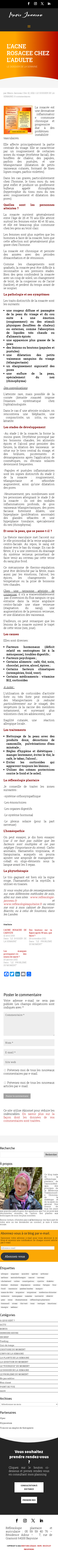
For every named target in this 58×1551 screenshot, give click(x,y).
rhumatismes (21, 1300)
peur (3, 1300)
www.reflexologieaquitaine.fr (23, 904)
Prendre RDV (29, 1500)
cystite (40, 1281)
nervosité (39, 1296)
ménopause (17, 1296)
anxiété (25, 1274)
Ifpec (2, 1418)
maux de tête (7, 1292)
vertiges (41, 1303)
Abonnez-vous (15, 1256)
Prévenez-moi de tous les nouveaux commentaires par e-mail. (29, 1071)
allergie (4, 1274)
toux (32, 1303)
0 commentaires (22, 96)
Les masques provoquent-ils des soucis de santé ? (15, 954)
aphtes (35, 1274)
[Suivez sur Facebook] (29, 3)
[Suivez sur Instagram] (35, 3)
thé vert (23, 1303)
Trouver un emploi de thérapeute (16, 1428)
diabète (50, 1281)
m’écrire (33, 1219)
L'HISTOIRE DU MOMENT (12, 1349)
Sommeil (5, 1303)
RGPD (39, 1546)
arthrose (44, 1274)
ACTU (3, 1324)
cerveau (40, 1278)
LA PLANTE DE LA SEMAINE (14, 1357)
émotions (52, 1303)
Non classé (5, 1382)
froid (3, 1289)
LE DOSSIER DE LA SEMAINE (22, 66)
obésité (49, 1296)
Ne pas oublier (7, 1378)
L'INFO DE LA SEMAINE (12, 1353)
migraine (20, 1292)
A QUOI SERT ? (7, 1320)
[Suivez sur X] (42, 3)
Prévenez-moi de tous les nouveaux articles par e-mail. (29, 1084)
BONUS (3, 1328)
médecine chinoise (47, 1292)
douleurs (14, 1285)
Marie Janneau (14, 93)
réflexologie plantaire (40, 1300)
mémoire (5, 1296)
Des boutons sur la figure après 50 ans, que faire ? (40, 933)
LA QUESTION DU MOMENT (14, 1361)
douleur (4, 1285)
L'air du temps (7, 1345)
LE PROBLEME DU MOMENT (14, 1374)
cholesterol (6, 1281)
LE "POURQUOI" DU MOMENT (15, 1366)
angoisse (15, 1274)
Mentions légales (28, 1546)
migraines (31, 1292)
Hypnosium (6, 1423)
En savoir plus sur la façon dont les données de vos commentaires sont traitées (29, 1117)
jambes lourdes (26, 1289)
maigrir (39, 1289)
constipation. (28, 1281)
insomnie (12, 1289)
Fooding (4, 1341)
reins (10, 1300)
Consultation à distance (29, 1487)
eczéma (36, 1285)
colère (16, 1281)
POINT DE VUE (7, 1386)
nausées (28, 1296)
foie (54, 1285)
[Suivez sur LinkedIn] (49, 3)
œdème (14, 1307)
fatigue (46, 1285)
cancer (31, 1278)
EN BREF (4, 1337)
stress (14, 1303)
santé (3, 1390)
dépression (25, 1285)
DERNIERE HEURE (9, 1333)
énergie (4, 1307)
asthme (4, 1278)
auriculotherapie (18, 1278)
